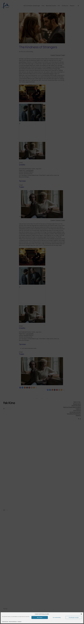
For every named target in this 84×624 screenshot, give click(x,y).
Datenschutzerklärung (13, 621)
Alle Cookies (39, 617)
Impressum (19, 621)
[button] (81, 614)
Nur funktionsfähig (57, 617)
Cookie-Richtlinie (5, 621)
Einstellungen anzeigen (74, 617)
